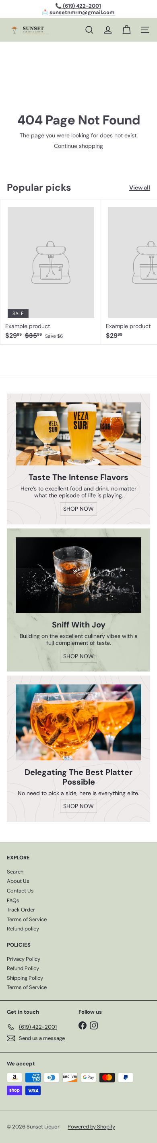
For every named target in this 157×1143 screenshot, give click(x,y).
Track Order (21, 909)
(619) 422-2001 (81, 5)
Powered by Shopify (91, 1126)
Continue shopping (78, 145)
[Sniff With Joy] (78, 575)
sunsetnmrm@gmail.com (83, 12)
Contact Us (20, 890)
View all (139, 187)
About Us (18, 881)
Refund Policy (23, 968)
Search (15, 871)
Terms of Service (27, 919)
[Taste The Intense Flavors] (78, 433)
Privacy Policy (23, 959)
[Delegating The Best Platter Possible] (78, 722)
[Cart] (126, 30)
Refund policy (23, 928)
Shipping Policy (25, 978)
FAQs (13, 900)
